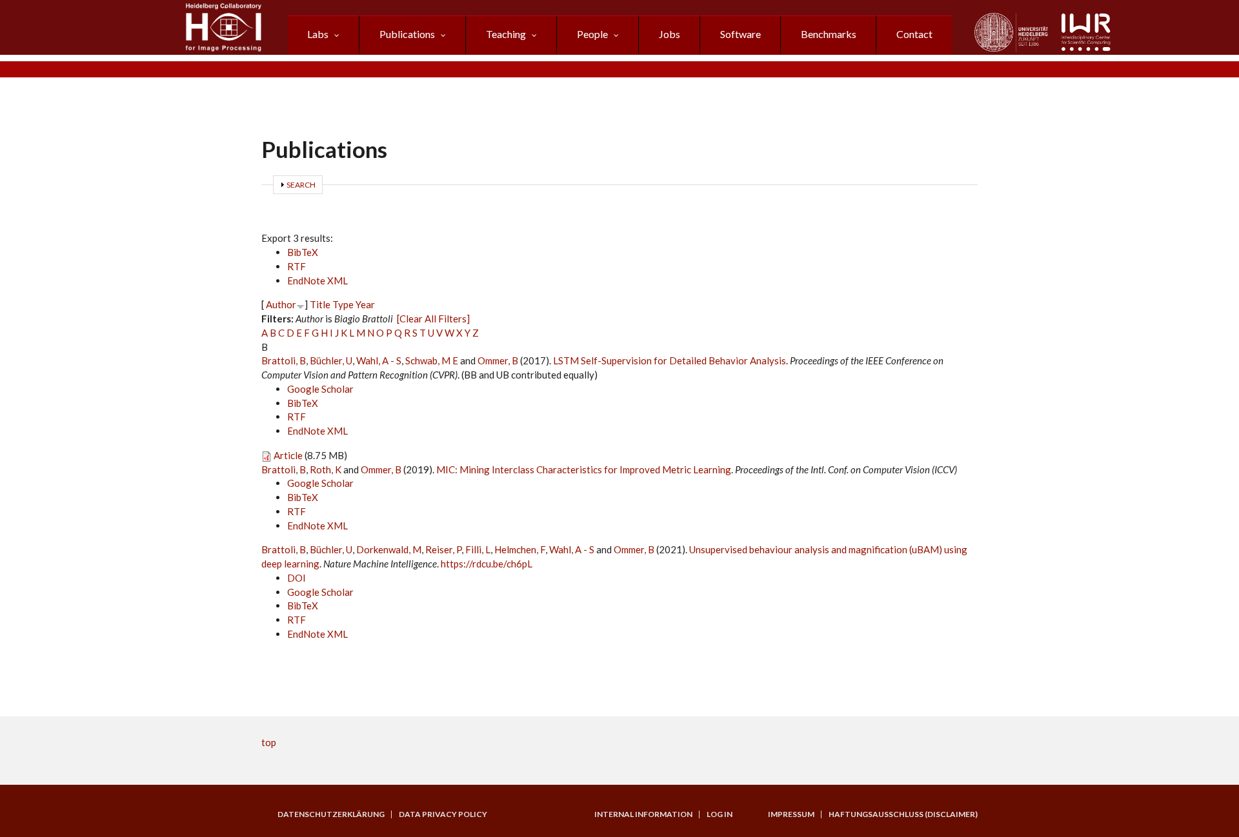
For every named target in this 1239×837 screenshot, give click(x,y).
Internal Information (643, 814)
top (268, 742)
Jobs (669, 34)
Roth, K (325, 469)
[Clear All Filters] (433, 318)
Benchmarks (828, 34)
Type (343, 304)
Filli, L (477, 549)
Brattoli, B (283, 360)
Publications (407, 34)
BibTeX (302, 252)
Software (740, 34)
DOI (296, 578)
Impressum (791, 814)
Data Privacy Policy (443, 814)
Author (281, 304)
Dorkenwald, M (388, 549)
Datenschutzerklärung (331, 814)
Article (288, 455)
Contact (914, 34)
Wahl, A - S (378, 360)
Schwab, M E (431, 360)
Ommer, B (498, 360)
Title (320, 304)
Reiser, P (443, 549)
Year (365, 304)
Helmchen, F (519, 549)
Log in (719, 814)
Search (301, 185)
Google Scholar (320, 389)
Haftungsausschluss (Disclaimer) (903, 814)
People (592, 34)
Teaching (506, 34)
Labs (317, 34)
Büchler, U (331, 360)
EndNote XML (317, 280)
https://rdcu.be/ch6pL (486, 563)
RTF (296, 266)
